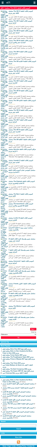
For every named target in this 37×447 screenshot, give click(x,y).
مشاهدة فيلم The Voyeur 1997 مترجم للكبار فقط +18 (18, 371)
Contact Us (31, 446)
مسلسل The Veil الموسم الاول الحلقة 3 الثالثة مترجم (18, 404)
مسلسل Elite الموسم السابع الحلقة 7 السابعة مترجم (18, 388)
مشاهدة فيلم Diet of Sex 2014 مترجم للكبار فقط (17, 349)
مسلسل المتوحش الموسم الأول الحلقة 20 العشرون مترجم (19, 396)
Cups (9, 446)
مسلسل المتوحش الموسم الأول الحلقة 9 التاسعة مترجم (19, 384)
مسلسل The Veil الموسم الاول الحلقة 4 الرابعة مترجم (18, 408)
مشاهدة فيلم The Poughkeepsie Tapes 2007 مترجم (18, 357)
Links (14, 446)
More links (18, 437)
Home (4, 446)
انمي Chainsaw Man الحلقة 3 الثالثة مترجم (15, 373)
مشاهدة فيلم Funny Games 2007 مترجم (15, 355)
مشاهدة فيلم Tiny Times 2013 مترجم (14, 363)
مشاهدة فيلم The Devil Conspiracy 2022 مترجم (17, 369)
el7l (2, 8)
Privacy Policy (21, 446)
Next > (33, 329)
